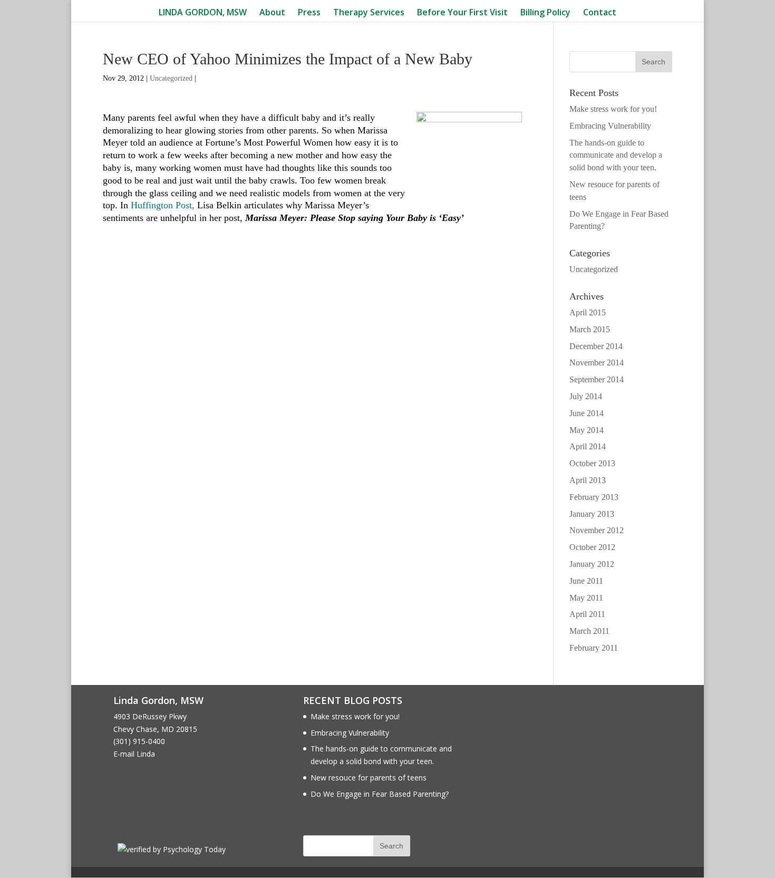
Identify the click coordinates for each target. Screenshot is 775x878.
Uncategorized (171, 78)
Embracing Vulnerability (610, 125)
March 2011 (589, 630)
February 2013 (593, 497)
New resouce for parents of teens (369, 778)
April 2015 (587, 312)
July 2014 (585, 396)
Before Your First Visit (462, 13)
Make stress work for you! (613, 108)
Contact (599, 13)
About (272, 13)
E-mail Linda (134, 754)
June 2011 (586, 580)
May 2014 (586, 430)
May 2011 (586, 597)
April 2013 (587, 480)
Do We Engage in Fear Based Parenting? (380, 794)
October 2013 (592, 463)
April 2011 (587, 614)
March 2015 (589, 329)
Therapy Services (368, 13)
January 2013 (591, 513)
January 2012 (591, 563)
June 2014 (586, 413)
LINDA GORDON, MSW (203, 13)
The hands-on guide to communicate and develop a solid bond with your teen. (615, 155)
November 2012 (596, 530)
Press (309, 13)
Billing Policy (545, 13)
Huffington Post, (162, 205)
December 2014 (596, 346)
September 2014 (596, 379)
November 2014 (596, 362)
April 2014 (587, 446)
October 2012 (592, 547)
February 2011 (593, 647)
